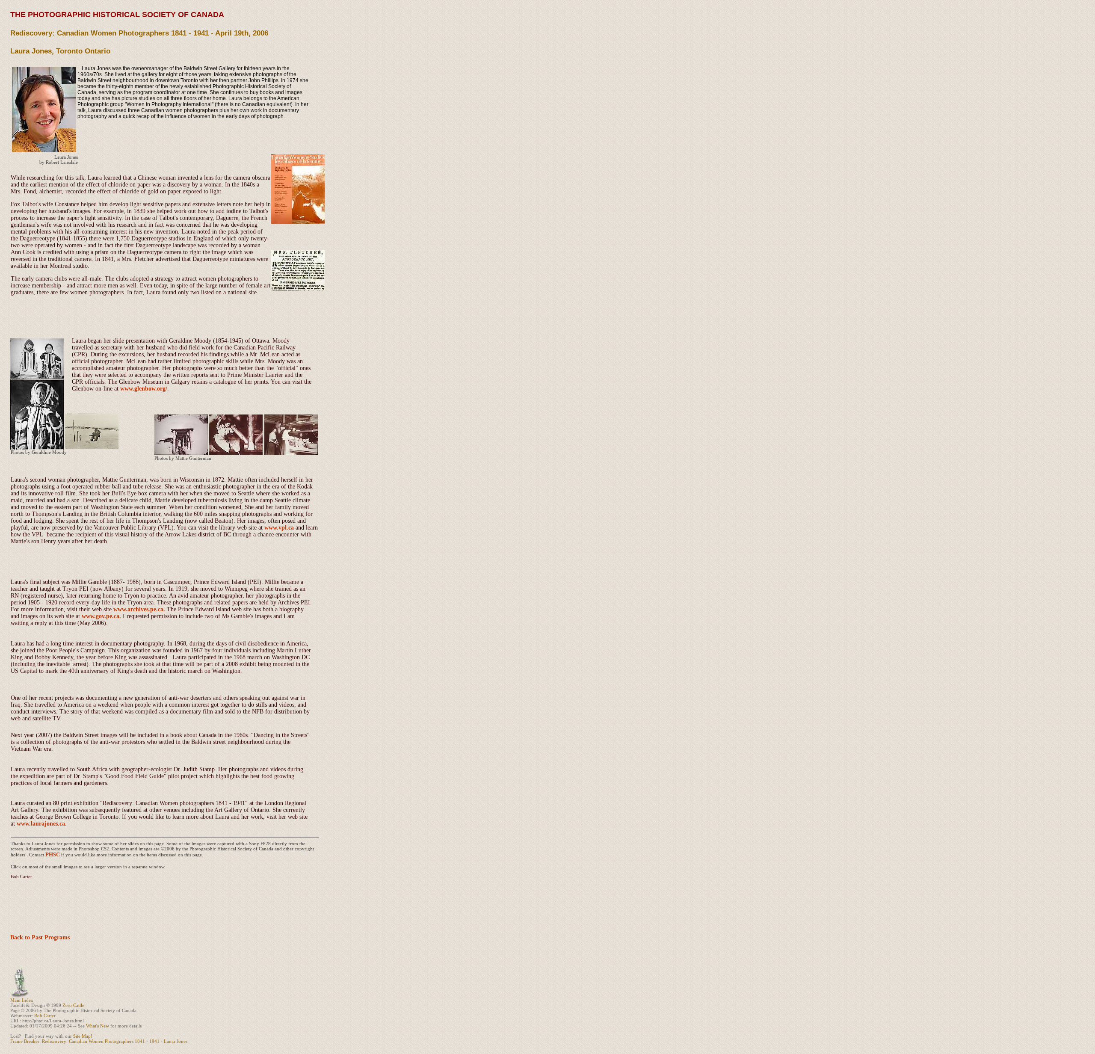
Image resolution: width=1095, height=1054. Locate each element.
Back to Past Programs (40, 937)
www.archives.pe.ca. (140, 609)
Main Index (21, 1000)
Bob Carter (45, 1015)
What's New (97, 1025)
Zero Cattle (73, 1005)
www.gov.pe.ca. (102, 616)
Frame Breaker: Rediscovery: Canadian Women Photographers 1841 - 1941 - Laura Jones (98, 1041)
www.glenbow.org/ (143, 388)
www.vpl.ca (279, 527)
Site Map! (82, 1036)
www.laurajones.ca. (42, 823)
